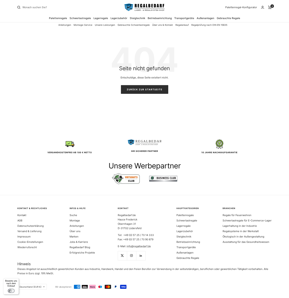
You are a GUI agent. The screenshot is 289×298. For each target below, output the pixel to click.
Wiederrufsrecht (27, 247)
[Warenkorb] (270, 7)
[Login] (262, 7)
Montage (75, 220)
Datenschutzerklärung (30, 225)
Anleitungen (64, 25)
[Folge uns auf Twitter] (122, 255)
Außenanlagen (205, 18)
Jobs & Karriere (79, 241)
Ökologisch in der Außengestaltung (243, 236)
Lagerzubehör (119, 18)
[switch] (11, 291)
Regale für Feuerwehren (237, 215)
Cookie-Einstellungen (30, 241)
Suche (73, 215)
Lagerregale (100, 18)
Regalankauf (182, 25)
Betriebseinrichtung (160, 18)
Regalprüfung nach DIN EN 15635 (209, 25)
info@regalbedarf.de (139, 246)
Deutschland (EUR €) (30, 286)
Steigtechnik (137, 18)
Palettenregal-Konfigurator (241, 7)
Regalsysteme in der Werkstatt (241, 231)
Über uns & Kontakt (162, 25)
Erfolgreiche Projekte (82, 252)
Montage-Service (83, 25)
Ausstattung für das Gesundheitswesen (246, 241)
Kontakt (21, 215)
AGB (19, 220)
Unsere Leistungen (105, 25)
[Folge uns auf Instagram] (131, 255)
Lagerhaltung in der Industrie (240, 225)
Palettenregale (58, 18)
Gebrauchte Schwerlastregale (134, 25)
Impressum (24, 236)
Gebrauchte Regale (228, 18)
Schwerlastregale (80, 18)
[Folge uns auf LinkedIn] (140, 255)
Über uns (75, 231)
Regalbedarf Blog (80, 247)
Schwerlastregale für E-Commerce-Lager (247, 220)
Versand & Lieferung (29, 231)
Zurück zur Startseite (144, 89)
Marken (74, 236)
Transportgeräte (184, 18)
